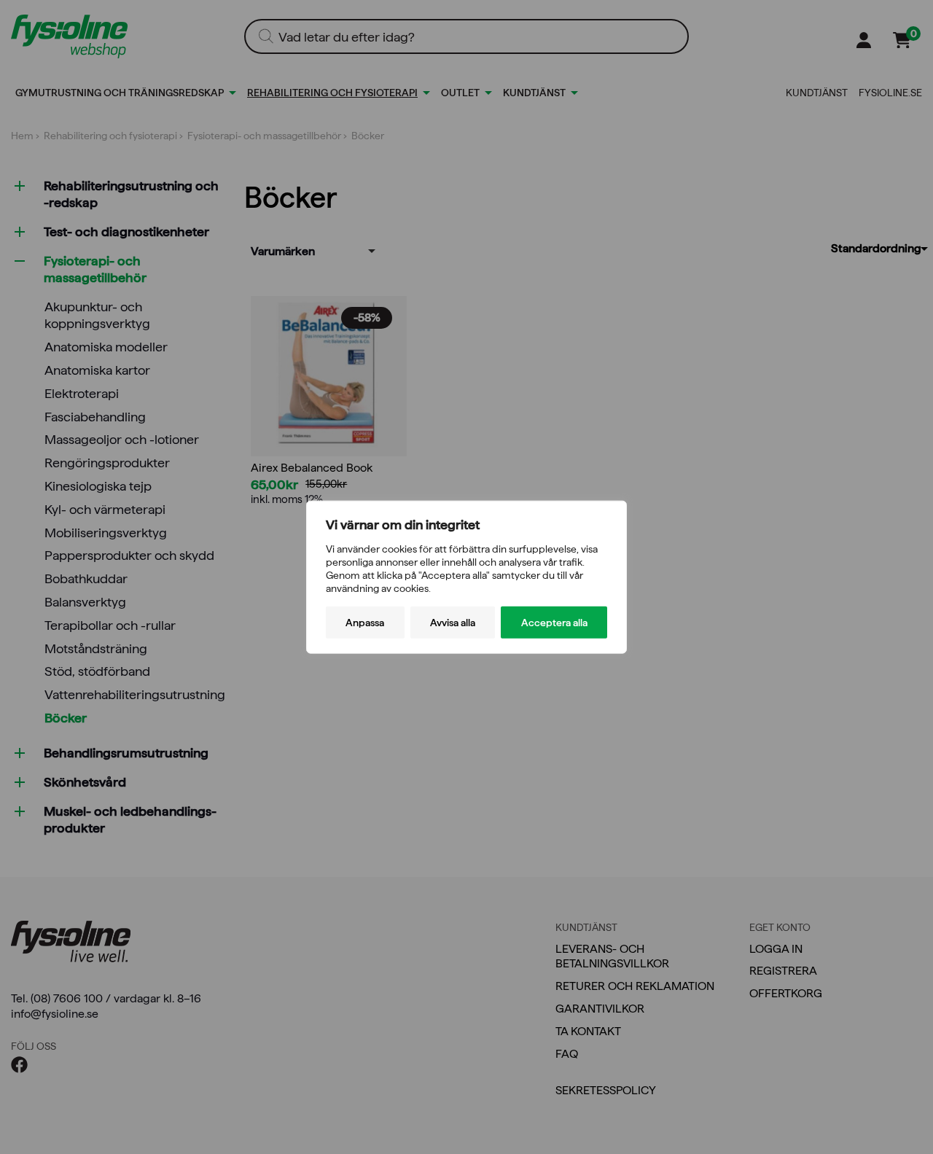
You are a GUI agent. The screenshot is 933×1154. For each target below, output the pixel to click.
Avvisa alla (452, 622)
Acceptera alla (554, 622)
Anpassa (365, 622)
